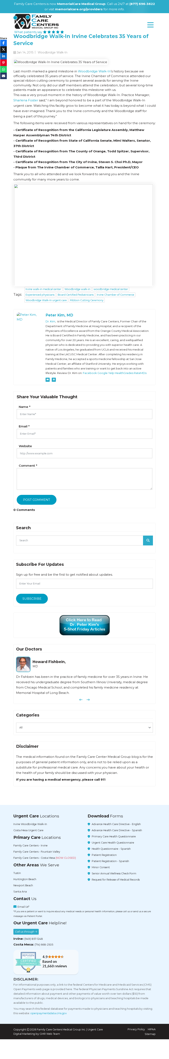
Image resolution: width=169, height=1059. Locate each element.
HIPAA (152, 1029)
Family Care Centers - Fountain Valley (36, 851)
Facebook (90, 373)
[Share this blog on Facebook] (3, 43)
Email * (24, 426)
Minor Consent (101, 867)
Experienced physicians (40, 294)
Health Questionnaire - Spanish (111, 848)
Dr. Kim (50, 321)
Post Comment (36, 500)
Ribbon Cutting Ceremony (86, 300)
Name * (25, 407)
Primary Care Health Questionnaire (114, 836)
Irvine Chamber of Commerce (115, 294)
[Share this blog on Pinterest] (3, 62)
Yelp (111, 373)
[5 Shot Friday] (84, 625)
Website (25, 446)
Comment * (28, 466)
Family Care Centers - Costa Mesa (44, 857)
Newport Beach (23, 885)
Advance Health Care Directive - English (116, 824)
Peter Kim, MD (59, 315)
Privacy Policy (136, 1029)
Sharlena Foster (25, 100)
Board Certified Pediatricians (76, 294)
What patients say (28, 32)
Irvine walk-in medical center (43, 289)
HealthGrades (124, 373)
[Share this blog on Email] (3, 76)
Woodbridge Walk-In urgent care (46, 300)
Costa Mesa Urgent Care (28, 830)
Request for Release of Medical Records (116, 879)
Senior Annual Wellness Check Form (114, 873)
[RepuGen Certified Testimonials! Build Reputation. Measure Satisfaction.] (46, 962)
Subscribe (31, 599)
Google (102, 373)
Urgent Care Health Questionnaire (113, 842)
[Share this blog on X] (3, 49)
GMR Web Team (50, 1033)
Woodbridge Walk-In (94, 71)
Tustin (17, 873)
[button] (80, 699)
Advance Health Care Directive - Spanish (117, 830)
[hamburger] (150, 25)
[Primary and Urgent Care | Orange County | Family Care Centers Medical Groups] (36, 21)
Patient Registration (104, 854)
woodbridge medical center (111, 289)
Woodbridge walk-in (77, 289)
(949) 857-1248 (33, 938)
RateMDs (140, 373)
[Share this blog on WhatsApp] (3, 69)
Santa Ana (20, 891)
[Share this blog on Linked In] (3, 56)
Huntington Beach (24, 879)
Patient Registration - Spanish (110, 861)
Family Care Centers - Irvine (30, 845)
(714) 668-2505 (44, 944)
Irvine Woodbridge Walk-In (30, 824)
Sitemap (150, 1034)
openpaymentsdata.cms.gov (49, 1013)
